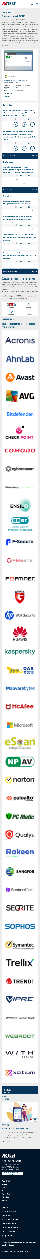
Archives (7, 96)
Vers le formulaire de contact (11, 1173)
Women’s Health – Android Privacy (15, 1128)
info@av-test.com (11, 1223)
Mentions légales (8, 1245)
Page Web (7, 93)
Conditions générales (9, 1242)
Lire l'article (6, 1141)
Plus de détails (7, 319)
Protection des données (26, 1242)
